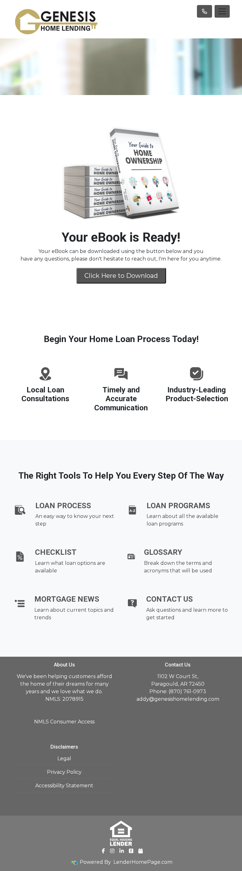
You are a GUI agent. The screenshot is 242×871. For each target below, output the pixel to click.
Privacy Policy (64, 772)
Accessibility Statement (64, 786)
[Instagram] (112, 850)
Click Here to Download (121, 275)
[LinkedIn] (121, 850)
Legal (64, 758)
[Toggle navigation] (222, 11)
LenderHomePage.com (142, 862)
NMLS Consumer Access (64, 722)
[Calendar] (140, 850)
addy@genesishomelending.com (177, 699)
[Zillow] (131, 850)
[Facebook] (103, 850)
